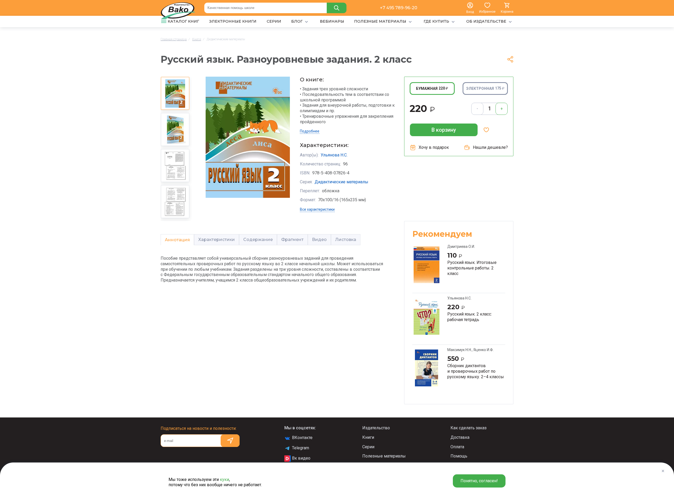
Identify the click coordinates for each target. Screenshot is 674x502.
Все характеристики (317, 209)
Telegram (300, 447)
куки (224, 479)
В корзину (444, 130)
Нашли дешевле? (490, 147)
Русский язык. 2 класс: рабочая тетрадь (469, 317)
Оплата (457, 446)
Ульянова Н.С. (334, 155)
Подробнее (309, 131)
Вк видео (301, 458)
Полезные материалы (384, 456)
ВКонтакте (302, 437)
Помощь (458, 456)
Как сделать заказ (468, 427)
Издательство (376, 427)
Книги (368, 437)
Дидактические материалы (341, 181)
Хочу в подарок (434, 147)
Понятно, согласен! (479, 480)
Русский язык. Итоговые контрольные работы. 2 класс (472, 268)
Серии (368, 446)
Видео (319, 239)
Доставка (459, 437)
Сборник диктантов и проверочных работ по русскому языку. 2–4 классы (475, 371)
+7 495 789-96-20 (398, 7)
